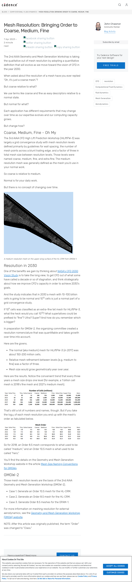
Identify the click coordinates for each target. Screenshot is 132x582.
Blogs (4, 12)
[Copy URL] (67, 47)
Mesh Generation (103, 98)
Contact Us (67, 556)
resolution (108, 81)
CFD (97, 81)
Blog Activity (110, 31)
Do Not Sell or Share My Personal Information (53, 579)
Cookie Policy (83, 576)
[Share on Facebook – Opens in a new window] (39, 38)
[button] (119, 5)
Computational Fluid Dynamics (109, 87)
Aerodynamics (102, 104)
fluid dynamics (102, 93)
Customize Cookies (115, 573)
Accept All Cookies (115, 566)
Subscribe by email (111, 42)
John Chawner (112, 23)
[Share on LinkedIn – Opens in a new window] (38, 47)
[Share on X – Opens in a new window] (37, 42)
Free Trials (111, 65)
